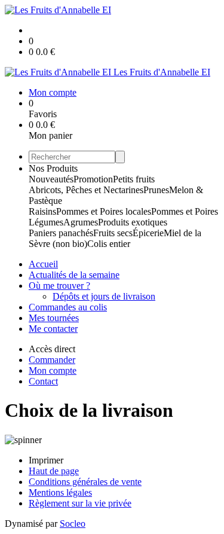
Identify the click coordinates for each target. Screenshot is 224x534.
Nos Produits (53, 168)
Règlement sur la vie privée (80, 503)
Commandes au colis (68, 307)
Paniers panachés (61, 233)
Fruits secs (113, 233)
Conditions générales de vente (85, 482)
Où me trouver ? (59, 285)
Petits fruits (134, 179)
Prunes (156, 190)
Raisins (42, 211)
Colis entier (108, 244)
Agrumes (80, 222)
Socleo (72, 523)
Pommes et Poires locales (103, 211)
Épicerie (148, 233)
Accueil (43, 264)
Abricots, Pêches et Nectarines (86, 190)
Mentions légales (60, 492)
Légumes (46, 222)
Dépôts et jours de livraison (104, 296)
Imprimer (46, 460)
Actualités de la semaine (74, 275)
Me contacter (53, 329)
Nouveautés (51, 179)
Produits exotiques (132, 222)
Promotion (93, 179)
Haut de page (54, 471)
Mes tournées (54, 318)
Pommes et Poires (184, 211)
